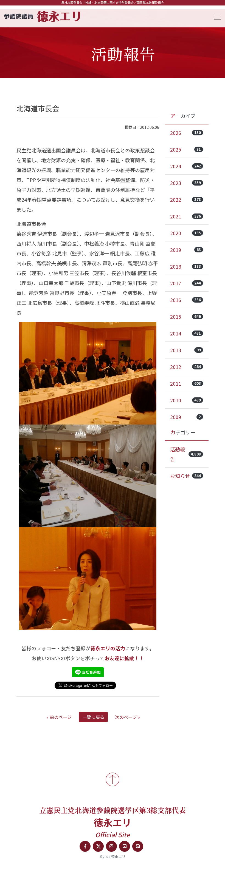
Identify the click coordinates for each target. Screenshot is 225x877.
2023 (185, 182)
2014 (185, 333)
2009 (185, 416)
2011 (185, 383)
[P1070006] (87, 578)
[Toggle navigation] (216, 16)
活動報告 (185, 454)
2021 (185, 216)
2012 (185, 366)
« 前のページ (59, 717)
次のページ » (127, 717)
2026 (185, 132)
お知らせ (185, 475)
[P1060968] (87, 476)
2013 (185, 350)
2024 (185, 166)
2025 (185, 149)
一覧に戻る (93, 717)
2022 (185, 199)
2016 (185, 299)
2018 (185, 266)
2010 (185, 400)
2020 (185, 233)
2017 (185, 283)
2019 (185, 249)
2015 (185, 316)
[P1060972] (87, 373)
